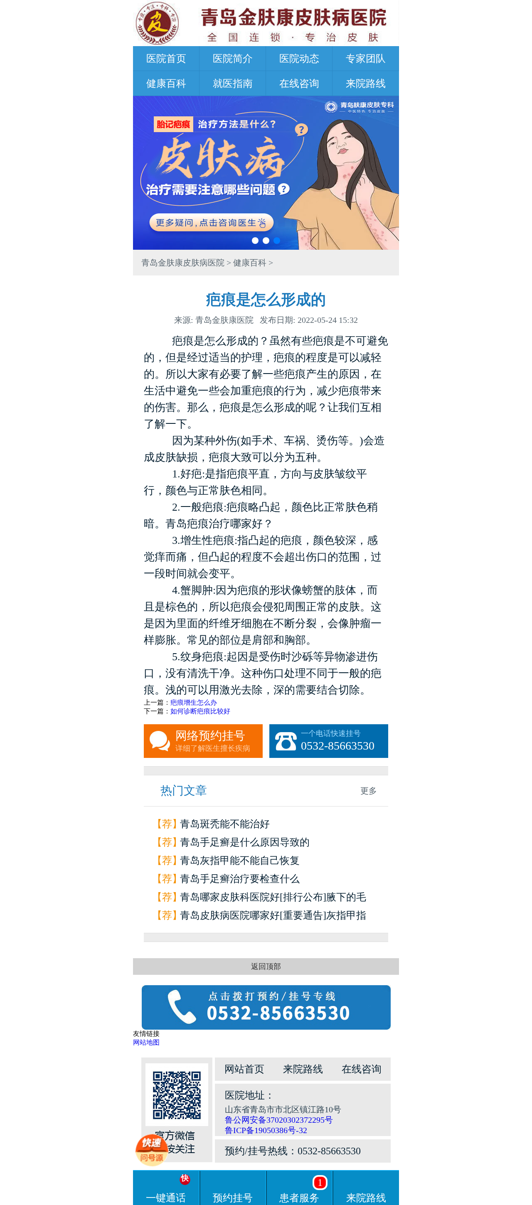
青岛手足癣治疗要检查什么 (240, 878)
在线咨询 (299, 83)
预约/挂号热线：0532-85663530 (293, 1151)
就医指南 (233, 83)
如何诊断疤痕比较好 (200, 711)
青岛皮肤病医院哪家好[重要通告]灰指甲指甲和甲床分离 (273, 917)
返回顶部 (266, 966)
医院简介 (233, 58)
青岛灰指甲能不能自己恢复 (240, 860)
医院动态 (299, 58)
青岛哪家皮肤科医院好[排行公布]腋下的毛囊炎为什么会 (273, 899)
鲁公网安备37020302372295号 (279, 1119)
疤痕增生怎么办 (193, 702)
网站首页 (244, 1069)
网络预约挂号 (212, 741)
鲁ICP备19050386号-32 (266, 1130)
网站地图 (146, 1042)
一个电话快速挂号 (337, 740)
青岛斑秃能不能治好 (225, 824)
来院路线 (366, 83)
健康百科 (166, 83)
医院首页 (166, 58)
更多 (368, 790)
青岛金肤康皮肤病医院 (182, 262)
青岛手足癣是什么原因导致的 (245, 842)
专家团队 (366, 58)
